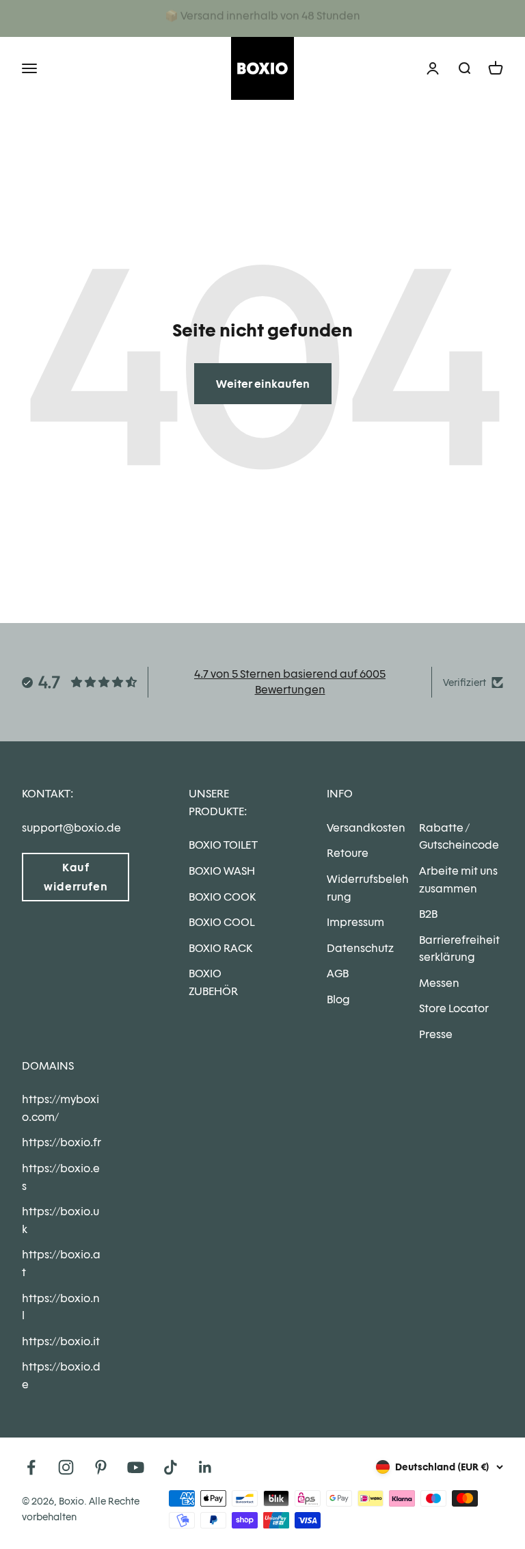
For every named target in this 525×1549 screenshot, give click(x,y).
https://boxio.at (61, 1263)
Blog (338, 999)
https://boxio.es (61, 1177)
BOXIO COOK (222, 896)
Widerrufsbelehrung (368, 888)
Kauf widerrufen (75, 876)
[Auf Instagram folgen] (66, 1467)
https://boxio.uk (60, 1220)
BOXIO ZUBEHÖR (213, 982)
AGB (338, 973)
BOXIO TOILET (223, 844)
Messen (439, 983)
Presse (436, 1034)
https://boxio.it (61, 1341)
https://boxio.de (61, 1375)
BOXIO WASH (222, 870)
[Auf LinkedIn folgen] (205, 1467)
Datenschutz (360, 948)
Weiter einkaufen (263, 384)
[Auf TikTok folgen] (170, 1467)
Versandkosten (366, 827)
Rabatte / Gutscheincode (459, 836)
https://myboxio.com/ (60, 1108)
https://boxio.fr (61, 1142)
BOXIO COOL (221, 922)
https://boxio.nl (61, 1307)
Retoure (347, 853)
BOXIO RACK (220, 948)
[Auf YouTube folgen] (135, 1467)
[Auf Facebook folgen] (31, 1467)
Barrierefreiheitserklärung (459, 949)
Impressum (355, 922)
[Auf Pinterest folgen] (101, 1467)
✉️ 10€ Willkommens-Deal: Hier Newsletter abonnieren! (262, 18)
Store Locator (454, 1008)
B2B (428, 914)
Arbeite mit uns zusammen (458, 879)
